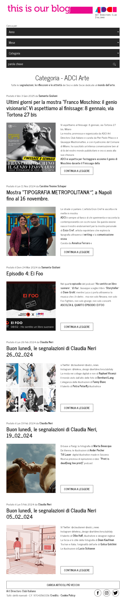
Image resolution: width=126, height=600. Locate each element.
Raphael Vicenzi (107, 373)
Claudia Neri (46, 342)
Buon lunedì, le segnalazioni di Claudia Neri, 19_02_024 (51, 432)
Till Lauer (66, 454)
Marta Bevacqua (102, 446)
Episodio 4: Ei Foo (24, 273)
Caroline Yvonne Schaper (52, 186)
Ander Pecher (97, 450)
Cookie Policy (68, 595)
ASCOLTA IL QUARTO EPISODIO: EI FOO (82, 305)
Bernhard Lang (105, 377)
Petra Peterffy (81, 386)
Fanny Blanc (99, 382)
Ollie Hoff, (78, 535)
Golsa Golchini (108, 544)
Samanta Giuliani (48, 96)
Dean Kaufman (106, 540)
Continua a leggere (77, 171)
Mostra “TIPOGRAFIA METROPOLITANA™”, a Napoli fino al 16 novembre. (59, 195)
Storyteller (112, 288)
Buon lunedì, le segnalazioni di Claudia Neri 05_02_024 (51, 513)
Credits (54, 595)
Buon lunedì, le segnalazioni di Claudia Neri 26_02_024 (51, 351)
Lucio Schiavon (86, 548)
